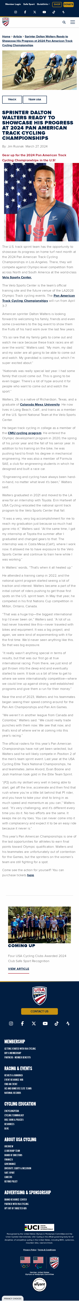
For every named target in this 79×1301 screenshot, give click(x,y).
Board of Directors (13, 1155)
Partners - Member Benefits (17, 1057)
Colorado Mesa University (40, 404)
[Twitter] (35, 12)
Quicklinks (42, 4)
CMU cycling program (24, 433)
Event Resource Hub (13, 1080)
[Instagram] (15, 12)
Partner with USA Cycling (16, 1204)
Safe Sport (29, 4)
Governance (10, 1164)
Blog (6, 1128)
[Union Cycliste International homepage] (39, 1227)
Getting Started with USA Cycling (20, 1049)
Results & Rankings (13, 1075)
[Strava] (63, 12)
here (30, 875)
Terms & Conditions (46, 1250)
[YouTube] (44, 12)
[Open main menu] (72, 22)
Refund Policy (10, 1181)
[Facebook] (25, 12)
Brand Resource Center (15, 1200)
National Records (12, 1093)
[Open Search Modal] (64, 22)
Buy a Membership (12, 1053)
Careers (8, 1177)
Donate (68, 4)
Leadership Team (12, 1151)
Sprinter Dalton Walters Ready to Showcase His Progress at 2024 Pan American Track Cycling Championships (37, 41)
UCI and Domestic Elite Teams (18, 1088)
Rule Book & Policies (14, 1120)
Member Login (13, 4)
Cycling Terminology (14, 1115)
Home (6, 36)
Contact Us (39, 1011)
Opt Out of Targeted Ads (15, 1208)
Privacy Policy (29, 1250)
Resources (9, 1124)
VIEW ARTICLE (18, 968)
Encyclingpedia (11, 1111)
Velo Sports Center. (17, 277)
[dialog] (13, 1298)
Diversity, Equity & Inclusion (17, 1168)
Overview (8, 1146)
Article (17, 36)
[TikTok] (54, 12)
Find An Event (10, 1084)
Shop (57, 4)
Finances (8, 1159)
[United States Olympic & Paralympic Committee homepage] (40, 1266)
